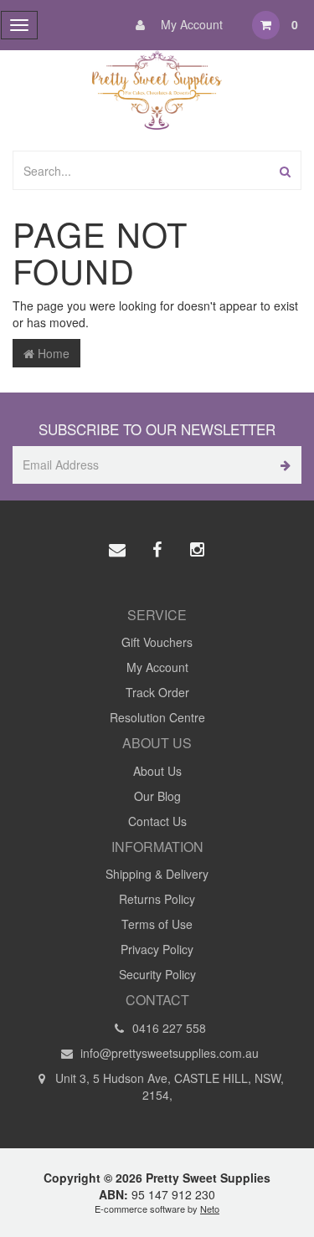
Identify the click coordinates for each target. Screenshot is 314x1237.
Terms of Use (157, 924)
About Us (157, 770)
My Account (190, 24)
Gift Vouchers (157, 642)
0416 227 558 (167, 1027)
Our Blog (157, 796)
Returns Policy (157, 899)
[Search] (285, 170)
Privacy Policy (157, 949)
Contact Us (157, 821)
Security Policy (157, 974)
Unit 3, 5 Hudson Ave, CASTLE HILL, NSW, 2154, (168, 1086)
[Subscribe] (282, 465)
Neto (209, 1208)
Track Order (157, 692)
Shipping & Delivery (157, 873)
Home (51, 353)
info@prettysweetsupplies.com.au (168, 1053)
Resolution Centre (157, 717)
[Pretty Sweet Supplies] (157, 88)
